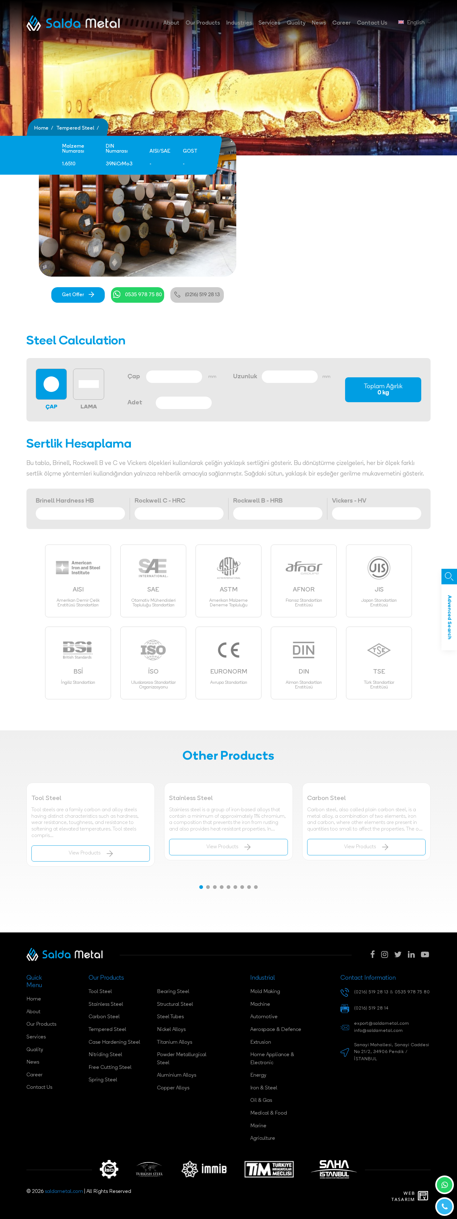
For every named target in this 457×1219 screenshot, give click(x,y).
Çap (133, 377)
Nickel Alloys (171, 1029)
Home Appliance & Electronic (272, 1058)
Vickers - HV (349, 501)
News (319, 23)
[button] (201, 887)
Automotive (264, 1016)
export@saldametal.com (381, 1023)
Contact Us (372, 23)
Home (33, 999)
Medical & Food (268, 1113)
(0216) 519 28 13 (202, 294)
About (171, 23)
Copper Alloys (173, 1088)
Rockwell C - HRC (160, 501)
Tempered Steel (107, 1029)
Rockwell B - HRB (258, 501)
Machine (260, 1004)
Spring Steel (103, 1080)
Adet (134, 403)
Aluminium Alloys (176, 1075)
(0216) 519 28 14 (371, 1008)
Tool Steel (100, 991)
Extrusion (260, 1042)
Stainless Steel (106, 1004)
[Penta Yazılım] (424, 1196)
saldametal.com (64, 1191)
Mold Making (265, 991)
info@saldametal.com (378, 1030)
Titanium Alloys (174, 1042)
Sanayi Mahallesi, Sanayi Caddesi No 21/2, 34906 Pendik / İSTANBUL (391, 1052)
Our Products (203, 23)
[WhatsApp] (444, 1184)
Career (341, 23)
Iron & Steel (263, 1088)
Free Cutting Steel (110, 1067)
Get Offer (73, 294)
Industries (239, 23)
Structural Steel (175, 1004)
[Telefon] (444, 1206)
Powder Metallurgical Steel (181, 1058)
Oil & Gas (261, 1100)
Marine (258, 1126)
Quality (296, 23)
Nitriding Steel (105, 1054)
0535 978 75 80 (143, 294)
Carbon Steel (104, 1016)
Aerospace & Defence (275, 1029)
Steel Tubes (170, 1016)
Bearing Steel (173, 991)
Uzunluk (245, 377)
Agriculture (262, 1138)
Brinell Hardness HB (65, 501)
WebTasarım (403, 1196)
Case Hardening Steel (114, 1042)
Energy (258, 1075)
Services (269, 23)
